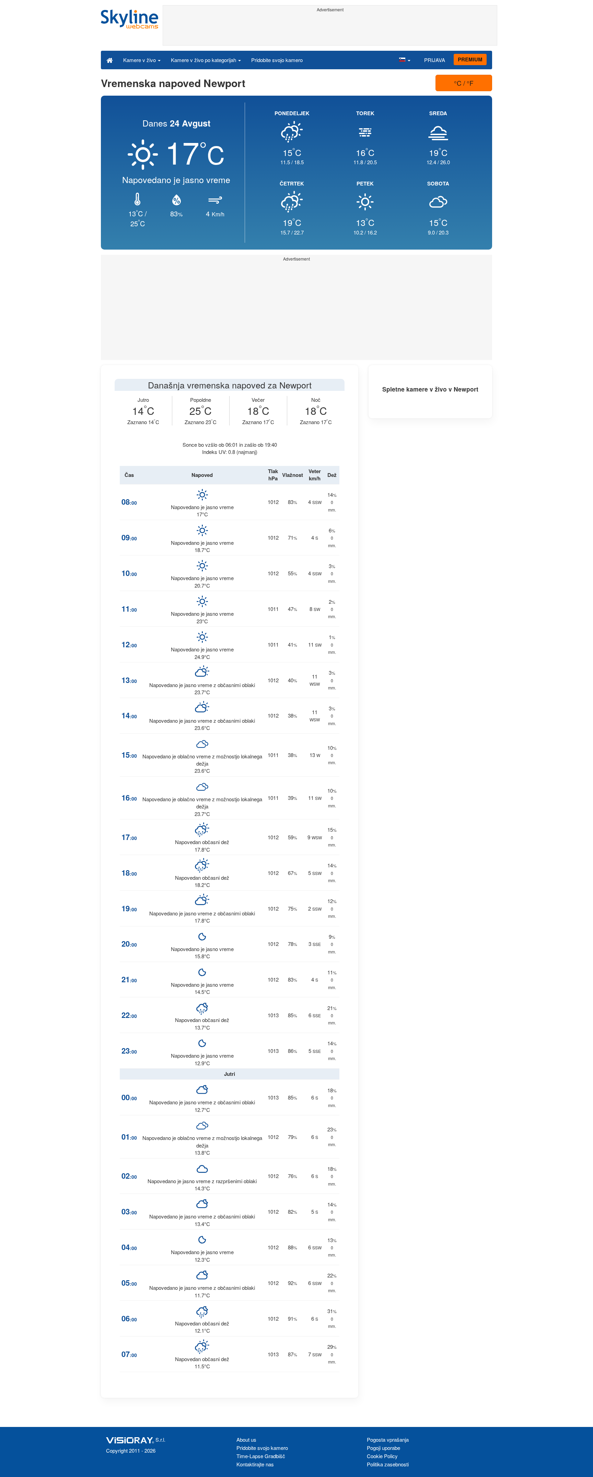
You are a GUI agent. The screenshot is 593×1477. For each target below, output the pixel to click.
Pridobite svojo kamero (277, 59)
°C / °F (464, 82)
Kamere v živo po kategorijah (204, 59)
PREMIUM (470, 59)
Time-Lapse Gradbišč (260, 1456)
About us (246, 1439)
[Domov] (109, 59)
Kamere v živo (140, 59)
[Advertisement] (330, 29)
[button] (405, 59)
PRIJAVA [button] (434, 59)
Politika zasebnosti (388, 1464)
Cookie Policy (382, 1456)
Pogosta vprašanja (388, 1439)
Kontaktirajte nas (255, 1464)
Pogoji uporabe (383, 1447)
